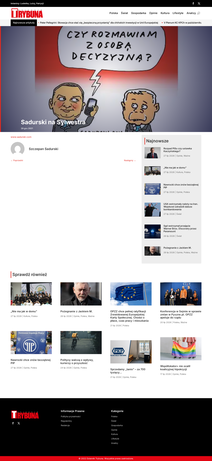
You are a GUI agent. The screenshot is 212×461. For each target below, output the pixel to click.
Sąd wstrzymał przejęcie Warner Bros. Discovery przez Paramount (180, 228)
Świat (124, 13)
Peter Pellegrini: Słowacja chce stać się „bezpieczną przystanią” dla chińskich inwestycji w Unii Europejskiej (64, 22)
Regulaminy (66, 421)
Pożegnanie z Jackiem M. (178, 247)
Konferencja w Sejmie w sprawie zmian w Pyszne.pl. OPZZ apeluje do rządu (180, 314)
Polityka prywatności (70, 416)
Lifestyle (178, 13)
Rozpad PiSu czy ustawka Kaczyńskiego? (178, 150)
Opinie (153, 13)
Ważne (187, 155)
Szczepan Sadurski (43, 149)
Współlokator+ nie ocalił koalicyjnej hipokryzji (175, 368)
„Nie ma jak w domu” (175, 167)
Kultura (165, 13)
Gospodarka (138, 13)
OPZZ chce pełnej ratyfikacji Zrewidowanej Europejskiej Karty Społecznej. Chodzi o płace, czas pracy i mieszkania (129, 316)
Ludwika (24, 3)
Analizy (191, 13)
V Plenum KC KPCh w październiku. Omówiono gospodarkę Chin (164, 22)
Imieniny (15, 3)
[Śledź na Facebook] (193, 3)
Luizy (32, 3)
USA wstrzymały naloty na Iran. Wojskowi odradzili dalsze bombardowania (181, 206)
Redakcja (65, 425)
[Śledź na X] (199, 3)
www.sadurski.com (21, 136)
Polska (113, 13)
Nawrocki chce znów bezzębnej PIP (181, 186)
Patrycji (40, 3)
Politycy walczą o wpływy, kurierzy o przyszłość (77, 361)
